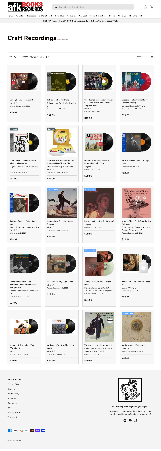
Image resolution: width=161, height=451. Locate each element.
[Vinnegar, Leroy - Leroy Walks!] (99, 327)
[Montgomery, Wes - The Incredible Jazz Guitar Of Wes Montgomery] (24, 263)
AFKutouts (71, 16)
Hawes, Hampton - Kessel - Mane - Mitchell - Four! (96, 161)
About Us (122, 16)
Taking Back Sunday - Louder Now (97, 283)
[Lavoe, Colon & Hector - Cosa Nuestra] (62, 203)
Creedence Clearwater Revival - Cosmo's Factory (136, 101)
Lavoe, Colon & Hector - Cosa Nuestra (60, 222)
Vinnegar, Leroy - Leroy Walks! (98, 345)
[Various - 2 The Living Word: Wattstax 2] (24, 327)
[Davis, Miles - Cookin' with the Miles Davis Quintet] (24, 142)
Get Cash (83, 16)
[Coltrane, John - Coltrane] (62, 81)
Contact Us (12, 403)
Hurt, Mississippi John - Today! (135, 160)
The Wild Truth (135, 16)
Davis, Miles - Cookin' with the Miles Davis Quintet (23, 161)
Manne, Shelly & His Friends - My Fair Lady (136, 222)
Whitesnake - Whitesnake (134, 345)
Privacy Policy (14, 412)
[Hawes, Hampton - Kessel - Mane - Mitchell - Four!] (99, 142)
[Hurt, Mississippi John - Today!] (137, 142)
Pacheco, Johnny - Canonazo (60, 282)
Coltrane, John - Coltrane (58, 100)
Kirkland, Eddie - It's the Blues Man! (23, 222)
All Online (20, 16)
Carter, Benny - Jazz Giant (21, 100)
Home (10, 16)
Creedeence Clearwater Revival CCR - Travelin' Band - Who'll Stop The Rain (98, 103)
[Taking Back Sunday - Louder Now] (99, 263)
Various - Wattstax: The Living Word (60, 346)
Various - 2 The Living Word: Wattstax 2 (22, 346)
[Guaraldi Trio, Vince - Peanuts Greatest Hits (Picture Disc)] (62, 142)
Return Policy (13, 393)
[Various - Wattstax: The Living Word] (62, 327)
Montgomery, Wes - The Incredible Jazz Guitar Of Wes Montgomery (23, 285)
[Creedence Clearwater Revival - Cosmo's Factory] (137, 81)
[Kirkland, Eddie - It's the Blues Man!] (24, 203)
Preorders (31, 16)
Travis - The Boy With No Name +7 (136, 283)
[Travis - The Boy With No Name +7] (137, 263)
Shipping (11, 389)
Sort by (25, 57)
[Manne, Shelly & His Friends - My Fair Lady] (137, 203)
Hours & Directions (98, 16)
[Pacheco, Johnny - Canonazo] (62, 263)
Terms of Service (15, 417)
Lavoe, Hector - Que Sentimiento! (99, 221)
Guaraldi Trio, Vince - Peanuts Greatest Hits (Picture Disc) (60, 161)
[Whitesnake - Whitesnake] (137, 327)
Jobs (9, 408)
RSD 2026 (59, 16)
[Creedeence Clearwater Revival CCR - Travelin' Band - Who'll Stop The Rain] (99, 81)
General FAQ (13, 384)
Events (112, 16)
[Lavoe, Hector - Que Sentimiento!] (99, 203)
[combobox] (93, 7)
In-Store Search (45, 16)
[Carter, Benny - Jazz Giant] (24, 81)
